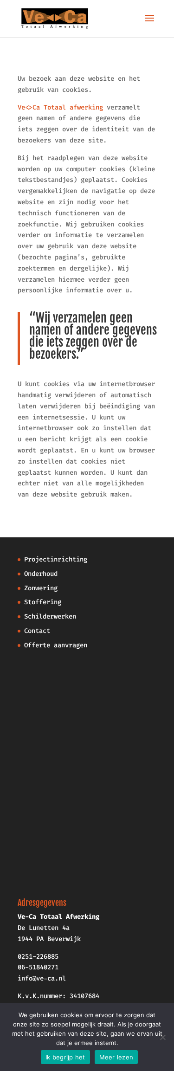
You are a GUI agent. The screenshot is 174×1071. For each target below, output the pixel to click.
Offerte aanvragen (55, 645)
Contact (37, 630)
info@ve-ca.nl (42, 978)
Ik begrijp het (65, 1057)
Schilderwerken (50, 616)
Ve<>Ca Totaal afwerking (60, 107)
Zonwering (41, 588)
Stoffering (42, 602)
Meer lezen (116, 1057)
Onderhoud (41, 573)
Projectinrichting (55, 559)
